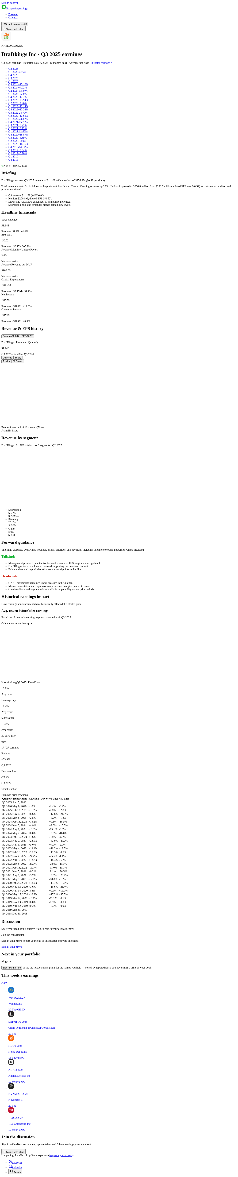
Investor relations (100, 62)
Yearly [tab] (18, 357)
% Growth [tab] (18, 361)
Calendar (13, 17)
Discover (13, 14)
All (3, 982)
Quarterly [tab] (7, 357)
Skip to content (9, 2)
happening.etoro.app (60, 1155)
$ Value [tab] (6, 361)
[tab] (10, 336)
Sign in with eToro (15, 29)
